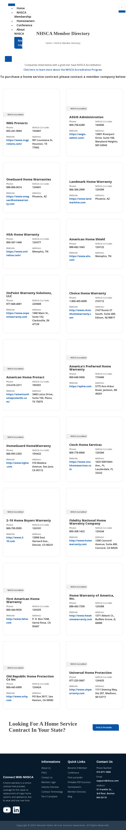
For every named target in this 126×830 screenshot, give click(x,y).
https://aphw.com (80, 386)
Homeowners (26, 21)
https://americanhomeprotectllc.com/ (17, 398)
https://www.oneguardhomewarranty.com (17, 200)
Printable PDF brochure (79, 782)
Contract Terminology (52, 791)
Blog (70, 796)
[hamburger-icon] (11, 5)
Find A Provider (104, 727)
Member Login (20, 43)
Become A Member (77, 767)
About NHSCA (19, 31)
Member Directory (77, 791)
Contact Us (47, 777)
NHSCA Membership (22, 14)
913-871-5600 (103, 771)
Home (21, 8)
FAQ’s (44, 772)
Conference (24, 25)
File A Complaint (49, 796)
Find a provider (75, 777)
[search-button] (122, 11)
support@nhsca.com (107, 780)
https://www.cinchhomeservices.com (80, 465)
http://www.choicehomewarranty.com (80, 313)
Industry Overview (50, 786)
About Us (46, 767)
